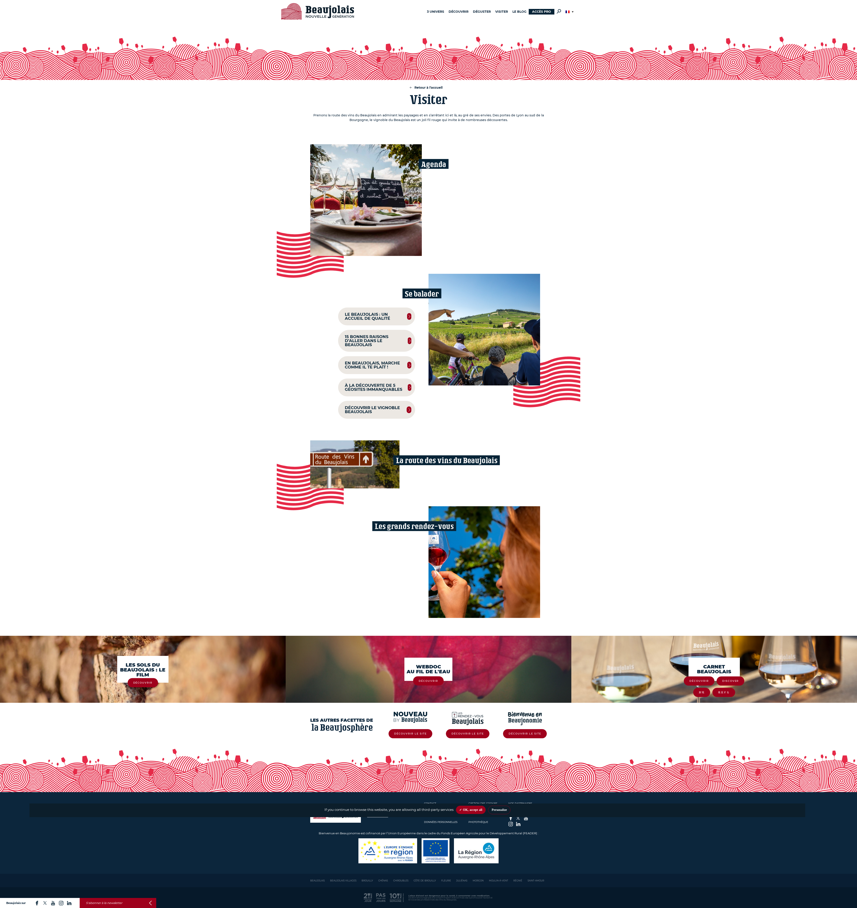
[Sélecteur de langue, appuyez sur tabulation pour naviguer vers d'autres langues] (569, 12)
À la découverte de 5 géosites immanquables (373, 387)
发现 (702, 692)
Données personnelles (441, 822)
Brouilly (367, 880)
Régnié (517, 880)
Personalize (499, 810)
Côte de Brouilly (425, 880)
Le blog (519, 12)
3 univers (435, 12)
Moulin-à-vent (498, 880)
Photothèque (478, 822)
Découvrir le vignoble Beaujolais (372, 409)
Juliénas (461, 880)
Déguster (482, 12)
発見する (724, 692)
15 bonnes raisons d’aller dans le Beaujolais (366, 340)
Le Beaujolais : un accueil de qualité (367, 316)
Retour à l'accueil (428, 88)
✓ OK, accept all (470, 810)
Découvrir (458, 12)
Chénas (383, 880)
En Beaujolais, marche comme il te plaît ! (372, 365)
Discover (730, 680)
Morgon (478, 880)
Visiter (501, 12)
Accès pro (541, 12)
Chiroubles (400, 880)
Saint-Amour (536, 880)
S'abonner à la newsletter (104, 903)
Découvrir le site (410, 733)
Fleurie (446, 880)
